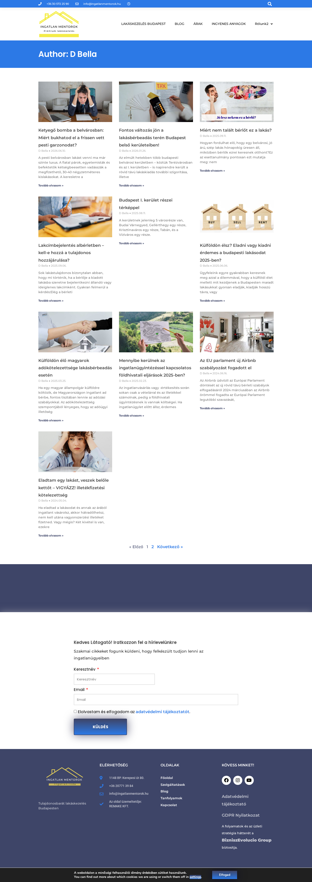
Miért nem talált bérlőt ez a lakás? (236, 130)
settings (195, 877)
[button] (270, 4)
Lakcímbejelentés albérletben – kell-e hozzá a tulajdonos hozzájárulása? (71, 253)
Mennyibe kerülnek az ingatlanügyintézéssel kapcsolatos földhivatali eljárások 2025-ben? (155, 368)
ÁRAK (198, 24)
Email (79, 690)
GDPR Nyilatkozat (241, 815)
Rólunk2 (261, 24)
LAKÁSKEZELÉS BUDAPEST (143, 24)
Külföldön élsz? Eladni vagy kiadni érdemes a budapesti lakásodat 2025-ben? (235, 253)
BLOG (179, 24)
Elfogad (224, 875)
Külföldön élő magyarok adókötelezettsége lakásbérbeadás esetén (75, 368)
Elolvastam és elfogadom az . (134, 712)
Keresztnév (85, 669)
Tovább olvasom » (50, 185)
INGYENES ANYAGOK (229, 24)
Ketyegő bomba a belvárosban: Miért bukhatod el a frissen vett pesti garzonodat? (71, 138)
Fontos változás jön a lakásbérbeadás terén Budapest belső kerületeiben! (152, 138)
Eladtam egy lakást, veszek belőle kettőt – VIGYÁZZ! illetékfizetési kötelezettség (73, 488)
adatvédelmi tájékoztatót (162, 711)
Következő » (170, 546)
